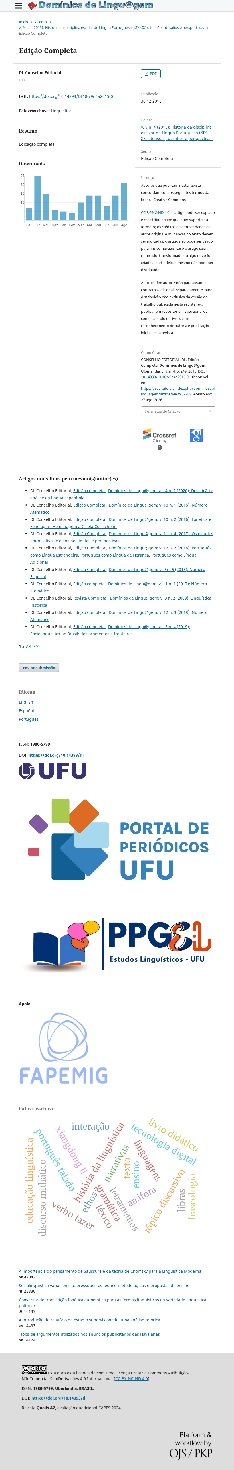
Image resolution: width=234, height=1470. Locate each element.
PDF (153, 73)
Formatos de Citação (163, 411)
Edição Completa (89, 505)
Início (23, 21)
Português (29, 719)
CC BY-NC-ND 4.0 (155, 212)
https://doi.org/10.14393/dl (56, 755)
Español (26, 710)
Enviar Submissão (39, 667)
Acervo (41, 21)
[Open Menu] (19, 5)
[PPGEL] (117, 981)
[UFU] (52, 777)
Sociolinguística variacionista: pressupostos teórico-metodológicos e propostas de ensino (104, 1285)
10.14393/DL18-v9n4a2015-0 (165, 376)
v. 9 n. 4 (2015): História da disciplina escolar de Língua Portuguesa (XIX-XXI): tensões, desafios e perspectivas (111, 27)
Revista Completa (90, 598)
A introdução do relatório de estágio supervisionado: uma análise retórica (89, 1320)
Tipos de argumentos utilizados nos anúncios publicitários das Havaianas (89, 1334)
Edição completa (89, 490)
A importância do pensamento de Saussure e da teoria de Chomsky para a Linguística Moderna (110, 1271)
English (26, 702)
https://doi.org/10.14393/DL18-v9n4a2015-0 (71, 96)
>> (38, 646)
